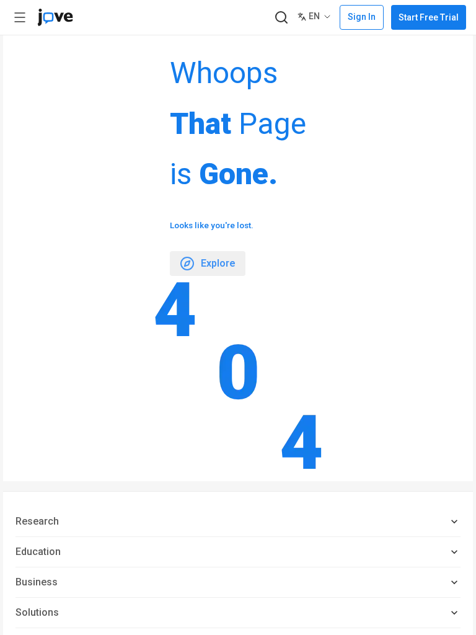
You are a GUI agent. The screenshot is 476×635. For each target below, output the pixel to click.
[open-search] (281, 18)
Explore (218, 263)
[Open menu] (20, 17)
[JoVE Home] (55, 17)
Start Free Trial (429, 17)
